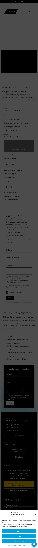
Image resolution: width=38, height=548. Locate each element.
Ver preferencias (19, 541)
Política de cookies (12, 545)
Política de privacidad (24, 545)
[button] (35, 514)
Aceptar (19, 531)
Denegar (19, 536)
